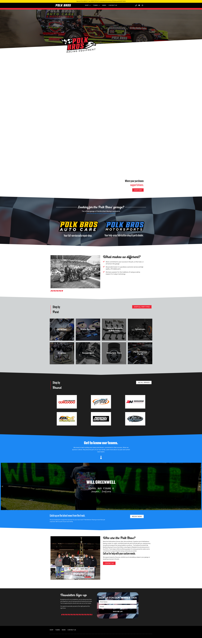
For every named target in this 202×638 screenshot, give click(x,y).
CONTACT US (113, 5)
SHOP (87, 5)
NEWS (104, 5)
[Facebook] (139, 5)
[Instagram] (142, 5)
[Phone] (136, 5)
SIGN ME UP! (118, 611)
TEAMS (95, 5)
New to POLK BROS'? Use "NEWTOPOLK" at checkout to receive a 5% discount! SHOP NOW (101, 1)
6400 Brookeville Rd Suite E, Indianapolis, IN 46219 (101, 213)
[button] (3, 486)
